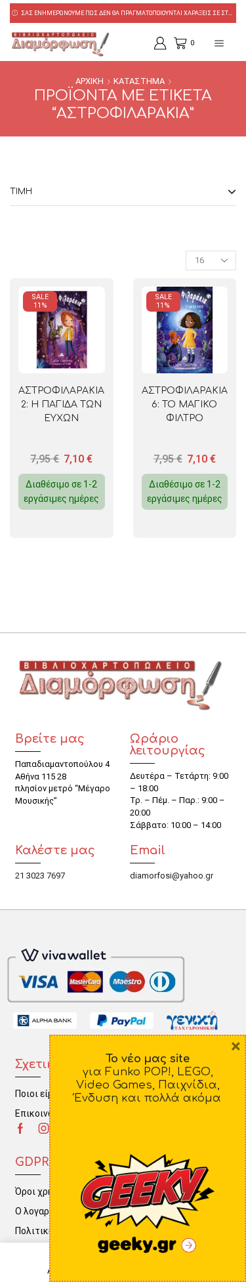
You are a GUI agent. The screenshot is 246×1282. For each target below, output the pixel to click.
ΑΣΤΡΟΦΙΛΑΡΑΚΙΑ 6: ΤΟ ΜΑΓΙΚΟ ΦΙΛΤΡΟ (185, 404)
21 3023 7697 (40, 875)
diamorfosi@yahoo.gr (171, 875)
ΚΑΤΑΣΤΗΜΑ (139, 81)
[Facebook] (20, 1128)
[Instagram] (44, 1128)
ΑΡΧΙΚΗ (89, 81)
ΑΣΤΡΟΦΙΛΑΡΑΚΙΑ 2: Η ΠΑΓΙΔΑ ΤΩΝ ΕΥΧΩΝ (61, 404)
